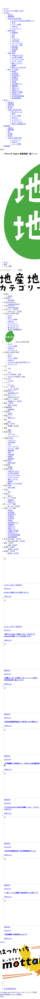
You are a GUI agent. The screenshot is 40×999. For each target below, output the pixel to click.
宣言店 (10, 136)
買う (9, 132)
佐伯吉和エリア (17, 84)
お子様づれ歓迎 (17, 57)
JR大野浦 (15, 73)
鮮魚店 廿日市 (13, 553)
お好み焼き (15, 41)
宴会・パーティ (17, 63)
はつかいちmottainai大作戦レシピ (23, 21)
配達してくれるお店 (19, 67)
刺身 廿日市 (12, 405)
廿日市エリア (16, 94)
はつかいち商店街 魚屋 (16, 376)
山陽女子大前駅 (17, 92)
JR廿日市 (15, 80)
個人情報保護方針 (10, 989)
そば (13, 35)
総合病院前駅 (16, 98)
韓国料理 (15, 32)
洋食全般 (15, 49)
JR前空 (14, 71)
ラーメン (11, 385)
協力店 (10, 108)
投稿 (9, 430)
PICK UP (11, 106)
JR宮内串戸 (16, 75)
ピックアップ (16, 28)
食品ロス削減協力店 (19, 124)
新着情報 (11, 16)
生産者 (10, 134)
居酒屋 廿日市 (13, 426)
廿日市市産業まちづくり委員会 (11, 994)
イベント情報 (16, 24)
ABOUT (10, 15)
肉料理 (14, 51)
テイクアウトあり (18, 59)
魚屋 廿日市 (12, 545)
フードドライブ (17, 122)
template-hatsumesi (13, 304)
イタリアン (15, 39)
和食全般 (15, 47)
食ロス (6, 100)
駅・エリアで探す (14, 506)
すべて (10, 315)
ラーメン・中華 (17, 45)
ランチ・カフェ (17, 61)
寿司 (13, 37)
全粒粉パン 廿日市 (15, 401)
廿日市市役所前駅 (18, 96)
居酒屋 (14, 65)
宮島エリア (15, 90)
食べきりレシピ (17, 112)
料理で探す (12, 30)
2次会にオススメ (17, 55)
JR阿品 (14, 82)
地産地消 (7, 126)
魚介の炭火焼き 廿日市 (16, 541)
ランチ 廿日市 (13, 389)
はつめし (7, 13)
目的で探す (12, 53)
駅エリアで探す (13, 69)
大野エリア (15, 88)
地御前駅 (15, 86)
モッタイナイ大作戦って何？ (14, 11)
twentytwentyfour (13, 307)
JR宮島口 (15, 77)
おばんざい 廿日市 (15, 311)
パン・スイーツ (17, 43)
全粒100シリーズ (13, 397)
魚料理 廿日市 (13, 549)
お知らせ (15, 26)
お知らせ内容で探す (15, 18)
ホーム (6, 9)
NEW (13, 22)
